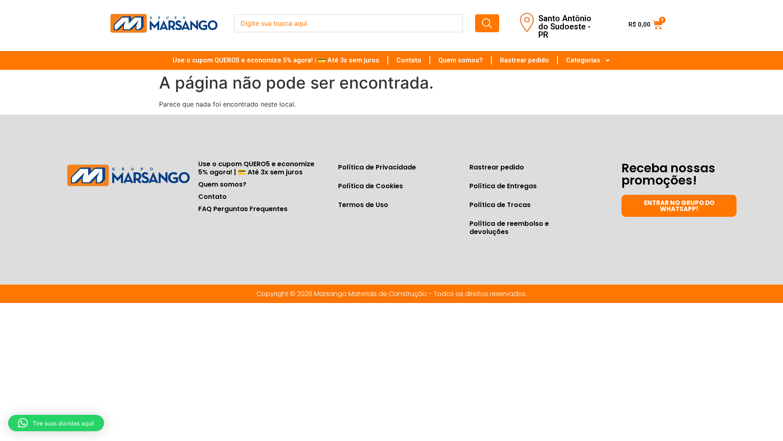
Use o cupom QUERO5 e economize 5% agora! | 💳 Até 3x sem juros (276, 60)
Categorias (583, 60)
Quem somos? (460, 60)
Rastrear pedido (524, 60)
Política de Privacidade (377, 167)
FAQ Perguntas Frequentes (243, 209)
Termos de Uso (363, 204)
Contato (408, 60)
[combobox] (348, 23)
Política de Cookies (370, 186)
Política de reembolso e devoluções (509, 227)
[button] (56, 423)
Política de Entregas (503, 186)
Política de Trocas (500, 204)
